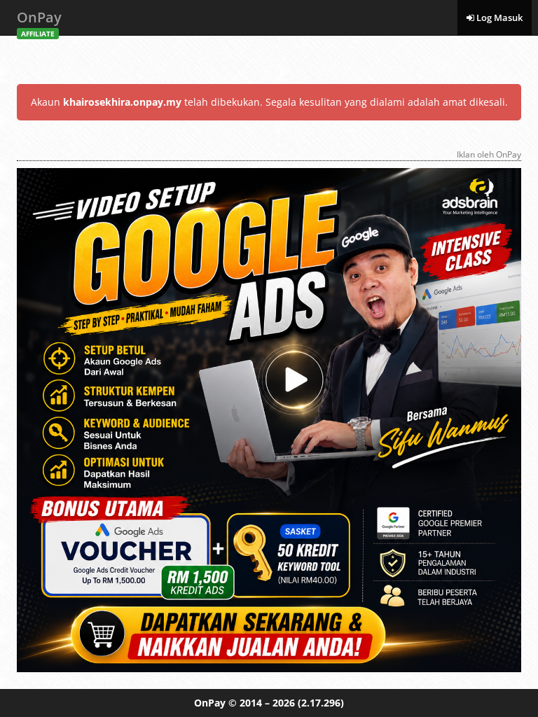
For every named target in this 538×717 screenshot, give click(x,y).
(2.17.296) (321, 702)
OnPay (39, 21)
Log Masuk (498, 17)
